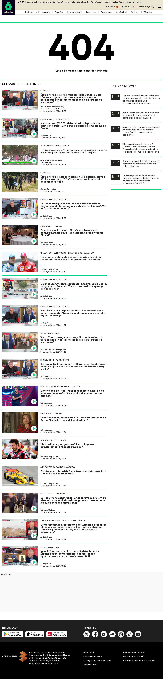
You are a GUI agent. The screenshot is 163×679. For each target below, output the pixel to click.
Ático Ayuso (96, 2)
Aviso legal (88, 652)
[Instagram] (121, 636)
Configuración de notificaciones (138, 660)
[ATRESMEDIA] (13, 658)
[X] (86, 636)
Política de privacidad (133, 652)
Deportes (91, 12)
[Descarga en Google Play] (12, 636)
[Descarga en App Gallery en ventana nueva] (57, 636)
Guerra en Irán (49, 2)
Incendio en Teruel (133, 2)
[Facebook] (95, 636)
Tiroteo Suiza (118, 2)
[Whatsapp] (103, 636)
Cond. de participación (134, 656)
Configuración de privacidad (97, 660)
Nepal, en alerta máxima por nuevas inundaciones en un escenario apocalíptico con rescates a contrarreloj (141, 131)
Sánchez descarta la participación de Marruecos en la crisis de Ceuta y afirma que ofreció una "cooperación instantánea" (141, 99)
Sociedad (121, 12)
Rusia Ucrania (63, 2)
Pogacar (106, 2)
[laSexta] (8, 13)
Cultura (135, 12)
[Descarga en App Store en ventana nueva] (34, 636)
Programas (44, 12)
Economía (106, 12)
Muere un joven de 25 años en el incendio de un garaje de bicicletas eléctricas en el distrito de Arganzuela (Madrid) (141, 179)
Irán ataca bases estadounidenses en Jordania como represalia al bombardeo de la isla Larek (141, 115)
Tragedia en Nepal (33, 2)
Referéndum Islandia (80, 2)
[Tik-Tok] (129, 636)
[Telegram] (112, 636)
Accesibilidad (89, 664)
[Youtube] (138, 636)
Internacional (74, 12)
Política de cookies (92, 656)
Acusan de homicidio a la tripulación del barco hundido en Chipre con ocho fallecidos (141, 163)
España (59, 12)
